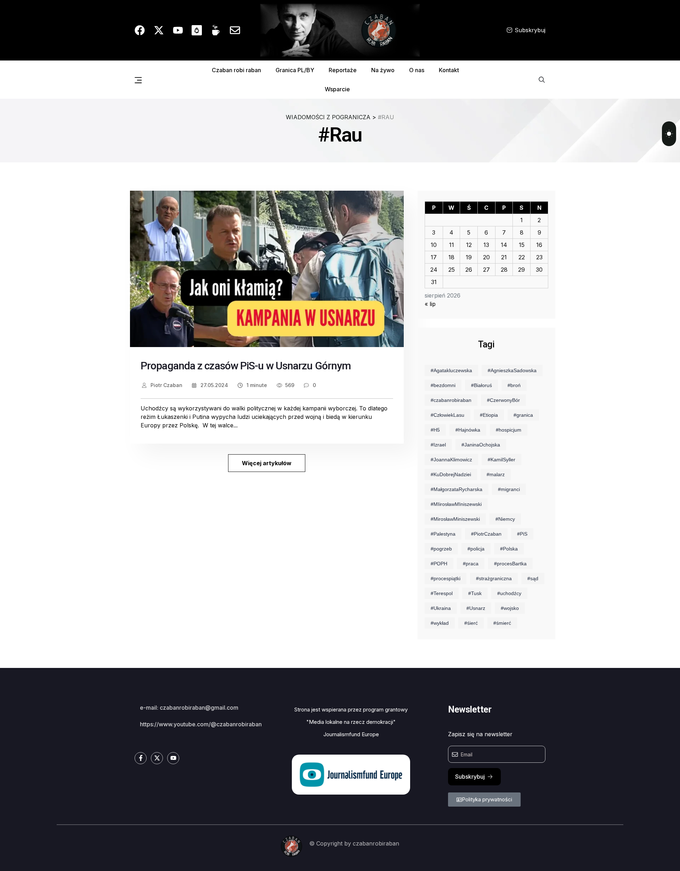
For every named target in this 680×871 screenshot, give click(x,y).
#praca (470, 563)
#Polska (509, 549)
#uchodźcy (509, 593)
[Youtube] (178, 30)
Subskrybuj (530, 30)
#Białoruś (481, 385)
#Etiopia (489, 415)
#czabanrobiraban (451, 400)
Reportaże (343, 70)
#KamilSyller (501, 459)
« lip (430, 303)
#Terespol (442, 593)
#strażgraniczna (494, 578)
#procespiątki (445, 578)
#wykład (440, 623)
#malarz (496, 474)
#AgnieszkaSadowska (512, 370)
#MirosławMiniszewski (455, 519)
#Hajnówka (467, 430)
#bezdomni (443, 385)
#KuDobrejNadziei (451, 474)
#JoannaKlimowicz (451, 459)
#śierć (471, 623)
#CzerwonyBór (503, 400)
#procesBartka (510, 563)
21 (504, 257)
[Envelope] (235, 30)
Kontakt (449, 70)
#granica (523, 415)
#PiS (522, 534)
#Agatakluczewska (451, 370)
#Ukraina (441, 608)
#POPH (439, 563)
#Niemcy (505, 519)
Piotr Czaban (165, 385)
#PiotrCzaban (486, 534)
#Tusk (475, 593)
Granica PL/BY (295, 70)
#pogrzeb (441, 549)
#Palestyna (443, 534)
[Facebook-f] (141, 758)
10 (434, 244)
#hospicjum (508, 430)
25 (451, 269)
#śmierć (502, 623)
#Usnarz (475, 608)
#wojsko (510, 608)
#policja (476, 549)
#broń (514, 385)
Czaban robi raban (236, 70)
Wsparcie (337, 89)
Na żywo (383, 70)
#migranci (509, 489)
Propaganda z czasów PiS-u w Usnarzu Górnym (246, 365)
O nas (416, 70)
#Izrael (438, 445)
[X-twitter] (159, 30)
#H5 (435, 430)
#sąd (532, 578)
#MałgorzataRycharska (456, 489)
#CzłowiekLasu (447, 415)
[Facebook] (140, 30)
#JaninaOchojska (480, 445)
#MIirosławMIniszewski (456, 504)
